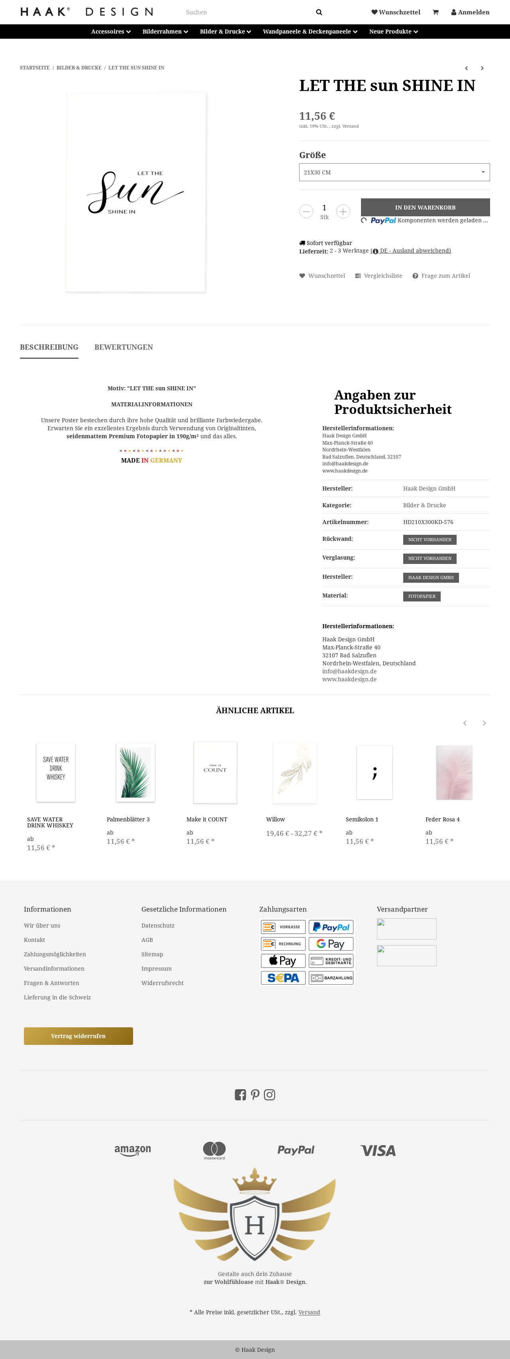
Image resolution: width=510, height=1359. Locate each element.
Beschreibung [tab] (49, 347)
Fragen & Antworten (51, 983)
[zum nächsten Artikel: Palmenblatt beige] (482, 68)
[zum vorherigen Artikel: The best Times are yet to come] (466, 68)
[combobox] (249, 12)
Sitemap (152, 954)
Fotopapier (421, 596)
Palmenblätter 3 (128, 819)
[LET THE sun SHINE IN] (135, 192)
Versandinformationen (54, 968)
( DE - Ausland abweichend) (411, 250)
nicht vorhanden (429, 539)
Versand (350, 126)
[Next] (484, 723)
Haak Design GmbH (431, 577)
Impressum (156, 968)
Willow (275, 819)
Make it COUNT (207, 819)
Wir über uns (42, 925)
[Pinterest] (255, 1094)
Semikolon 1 (362, 819)
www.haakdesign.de (349, 679)
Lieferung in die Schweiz (57, 997)
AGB (147, 940)
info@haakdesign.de (349, 671)
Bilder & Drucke (424, 505)
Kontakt (34, 940)
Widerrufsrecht (162, 983)
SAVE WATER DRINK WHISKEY (50, 822)
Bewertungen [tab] (123, 347)
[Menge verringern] (306, 211)
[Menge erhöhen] (343, 211)
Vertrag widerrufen (78, 1036)
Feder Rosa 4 (443, 819)
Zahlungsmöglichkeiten (55, 954)
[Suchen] (319, 12)
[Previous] (464, 723)
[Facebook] (240, 1094)
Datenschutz (158, 925)
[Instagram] (269, 1094)
